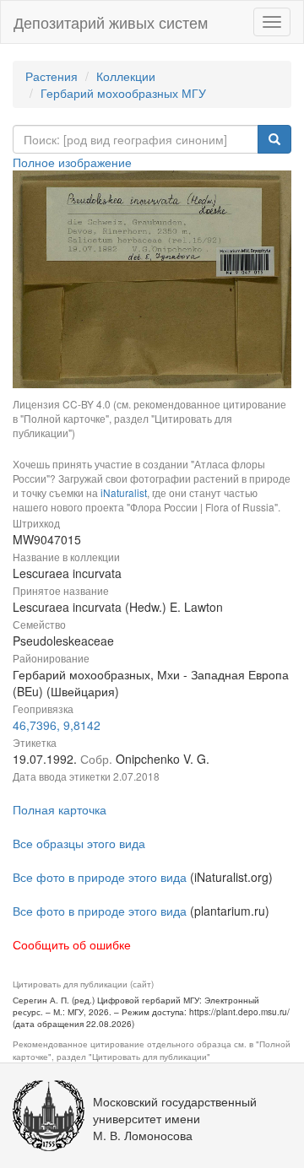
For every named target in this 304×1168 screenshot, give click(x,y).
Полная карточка (59, 809)
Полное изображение (72, 162)
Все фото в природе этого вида (100, 876)
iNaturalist (123, 492)
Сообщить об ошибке (72, 944)
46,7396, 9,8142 (56, 724)
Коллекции (125, 76)
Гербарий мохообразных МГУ (123, 92)
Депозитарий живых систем (111, 22)
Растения (51, 76)
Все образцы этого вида (79, 843)
